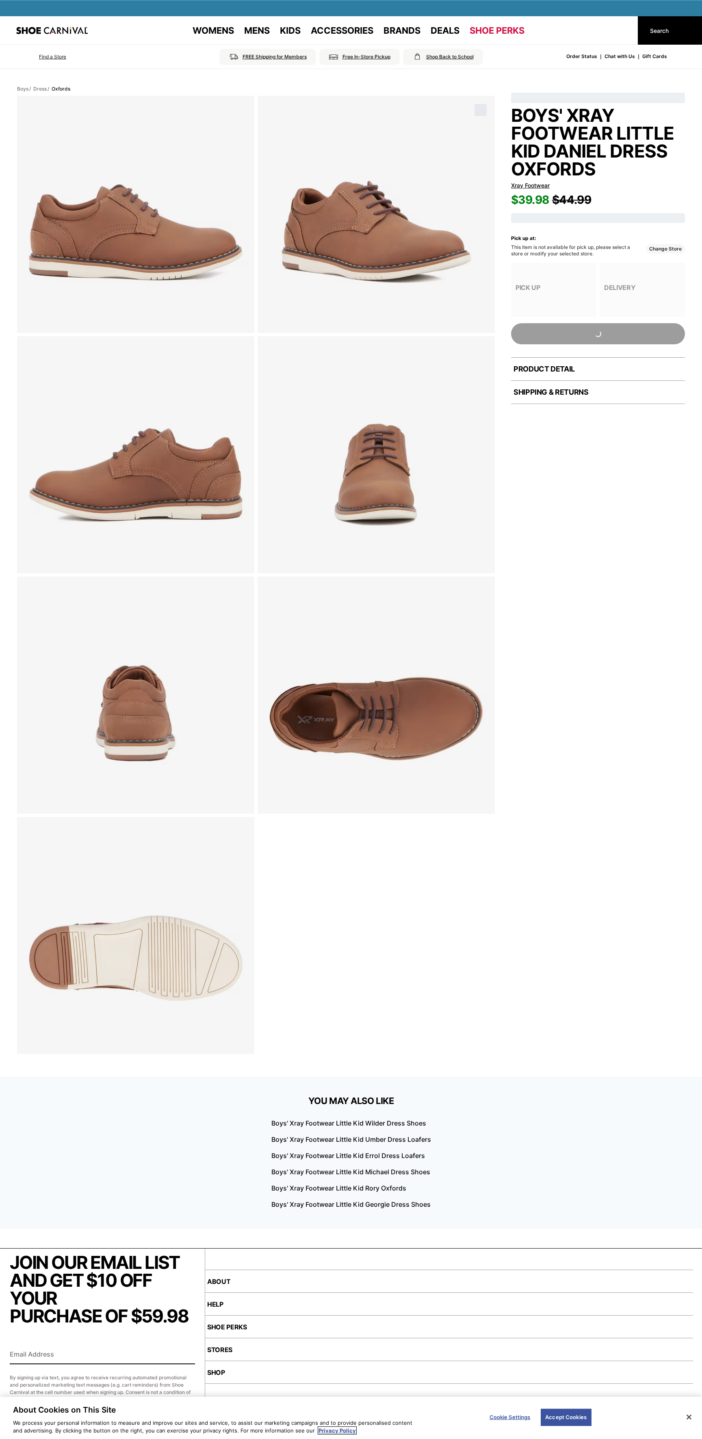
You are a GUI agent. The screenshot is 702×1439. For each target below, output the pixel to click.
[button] (41, 56)
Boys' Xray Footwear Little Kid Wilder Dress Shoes (348, 1123)
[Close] (689, 1417)
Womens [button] (213, 30)
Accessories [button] (342, 30)
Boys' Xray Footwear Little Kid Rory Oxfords (338, 1188)
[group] (553, 290)
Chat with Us (619, 56)
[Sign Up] (186, 1355)
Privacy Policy (337, 1430)
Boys (22, 89)
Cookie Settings (510, 1417)
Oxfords (61, 89)
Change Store (665, 249)
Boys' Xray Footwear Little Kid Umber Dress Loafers (351, 1139)
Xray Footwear (530, 185)
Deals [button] (445, 30)
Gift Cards (654, 56)
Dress (40, 89)
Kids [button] (290, 30)
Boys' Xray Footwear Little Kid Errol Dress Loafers (348, 1156)
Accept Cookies (566, 1417)
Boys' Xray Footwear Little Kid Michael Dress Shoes (350, 1172)
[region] (351, 1418)
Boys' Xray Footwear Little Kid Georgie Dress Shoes (351, 1204)
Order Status (581, 56)
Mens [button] (257, 30)
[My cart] (624, 30)
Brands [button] (402, 30)
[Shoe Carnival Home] (52, 30)
